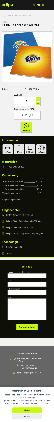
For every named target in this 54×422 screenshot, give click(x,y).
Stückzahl (18, 95)
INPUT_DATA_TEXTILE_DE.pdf (19, 215)
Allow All (27, 410)
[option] (27, 56)
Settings (27, 416)
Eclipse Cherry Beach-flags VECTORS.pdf (24, 221)
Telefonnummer (14, 289)
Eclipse (4, 16)
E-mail (10, 280)
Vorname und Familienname (18, 272)
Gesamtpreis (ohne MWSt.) (25, 109)
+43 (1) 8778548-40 (29, 368)
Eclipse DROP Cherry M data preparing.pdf (25, 233)
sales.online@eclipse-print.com (29, 373)
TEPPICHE (18, 16)
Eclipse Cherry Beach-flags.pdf (19, 227)
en (38, 5)
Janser (9, 253)
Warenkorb (33, 5)
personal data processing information (20, 400)
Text (9, 297)
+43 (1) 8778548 (27, 365)
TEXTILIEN (11, 16)
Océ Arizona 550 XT (15, 247)
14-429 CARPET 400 (15, 167)
